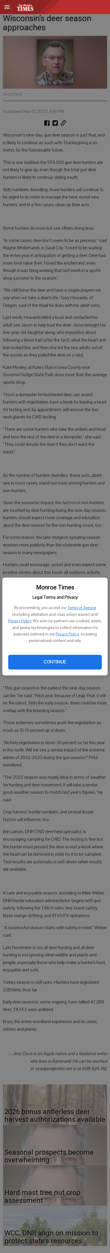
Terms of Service (81, 607)
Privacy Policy (19, 621)
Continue (55, 662)
